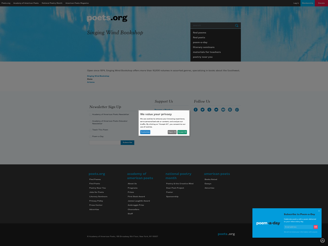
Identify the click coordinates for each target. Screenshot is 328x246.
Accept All (182, 132)
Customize (145, 132)
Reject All (172, 132)
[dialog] (164, 123)
